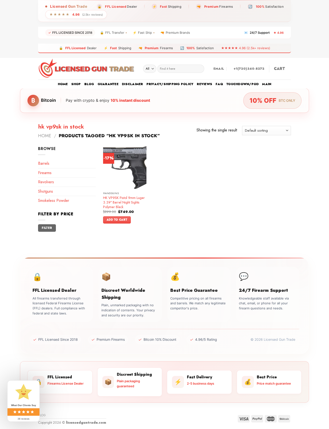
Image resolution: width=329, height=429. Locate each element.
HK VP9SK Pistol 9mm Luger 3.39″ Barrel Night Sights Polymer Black (124, 202)
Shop (76, 84)
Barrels (43, 163)
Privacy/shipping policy (170, 84)
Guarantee (108, 84)
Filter (47, 228)
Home (63, 84)
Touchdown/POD (242, 84)
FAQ (219, 84)
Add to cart (117, 220)
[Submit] (200, 69)
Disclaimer (132, 84)
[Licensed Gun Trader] (87, 68)
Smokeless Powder (53, 200)
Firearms (45, 173)
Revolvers (46, 182)
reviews (204, 84)
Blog (89, 84)
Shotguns (45, 191)
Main (266, 84)
